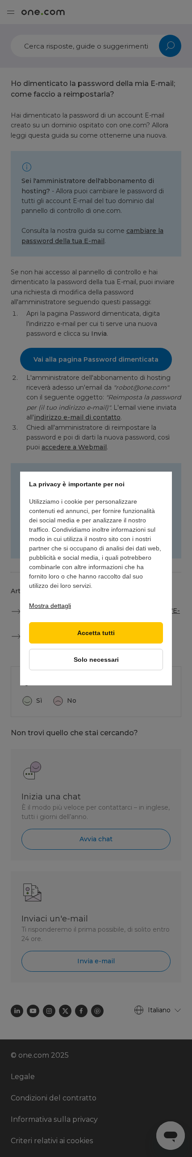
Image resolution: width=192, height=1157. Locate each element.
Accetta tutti (96, 633)
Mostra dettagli (50, 605)
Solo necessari (96, 659)
